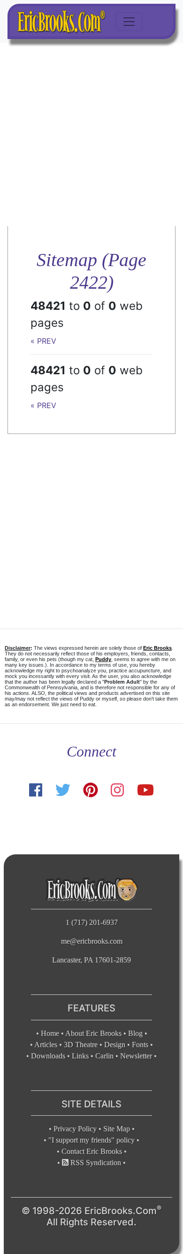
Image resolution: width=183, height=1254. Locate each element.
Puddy (103, 659)
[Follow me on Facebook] (35, 790)
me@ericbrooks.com (91, 941)
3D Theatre (81, 1045)
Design (114, 1045)
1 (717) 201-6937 (92, 922)
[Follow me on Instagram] (117, 790)
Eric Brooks (157, 648)
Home (50, 1033)
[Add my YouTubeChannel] (145, 790)
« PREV (43, 341)
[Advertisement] (91, 134)
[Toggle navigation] (129, 21)
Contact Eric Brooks (91, 1151)
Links (80, 1056)
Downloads (48, 1056)
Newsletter (136, 1056)
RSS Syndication (95, 1163)
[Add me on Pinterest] (90, 790)
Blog (135, 1033)
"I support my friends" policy (91, 1140)
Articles (45, 1045)
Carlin (104, 1056)
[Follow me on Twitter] (62, 790)
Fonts (140, 1045)
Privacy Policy (75, 1129)
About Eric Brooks (93, 1033)
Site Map (116, 1129)
